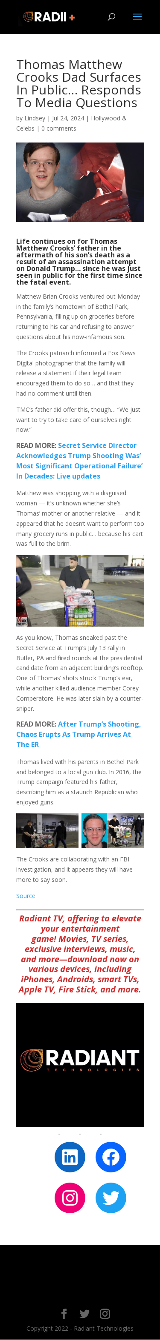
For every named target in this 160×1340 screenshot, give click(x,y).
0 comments (58, 128)
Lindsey (34, 118)
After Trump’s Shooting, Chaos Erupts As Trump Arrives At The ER (78, 734)
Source (25, 896)
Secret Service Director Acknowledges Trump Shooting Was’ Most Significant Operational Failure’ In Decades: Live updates (79, 460)
